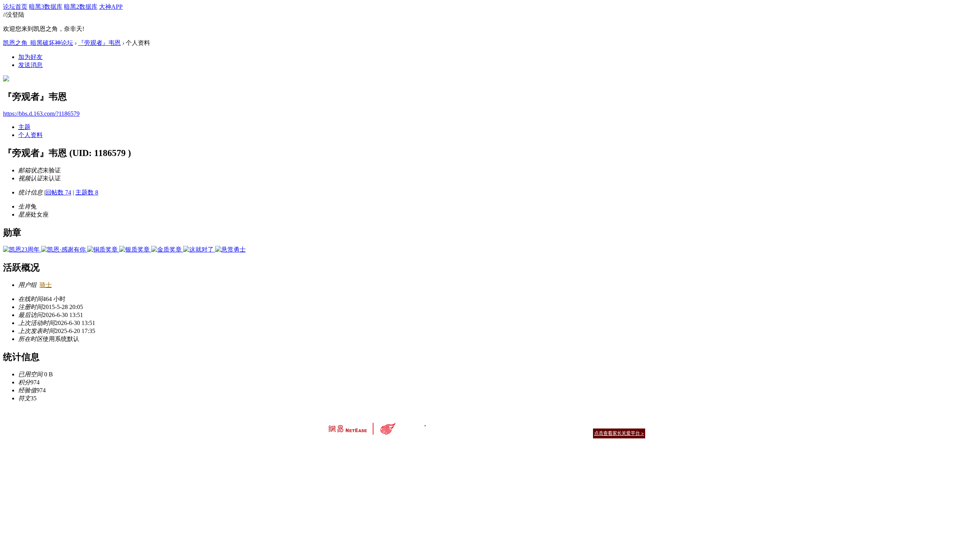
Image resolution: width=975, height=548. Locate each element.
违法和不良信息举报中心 (354, 446)
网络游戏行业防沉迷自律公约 (541, 433)
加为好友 (30, 57)
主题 (24, 127)
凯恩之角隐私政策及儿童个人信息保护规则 (534, 424)
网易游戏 (590, 424)
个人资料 (30, 135)
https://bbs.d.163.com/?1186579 (41, 113)
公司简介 (453, 424)
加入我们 (636, 424)
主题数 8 (86, 192)
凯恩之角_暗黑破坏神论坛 (38, 43)
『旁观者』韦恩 (99, 43)
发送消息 (30, 65)
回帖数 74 (58, 192)
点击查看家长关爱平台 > (619, 433)
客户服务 (476, 424)
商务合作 (613, 424)
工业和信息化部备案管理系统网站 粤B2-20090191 (434, 446)
